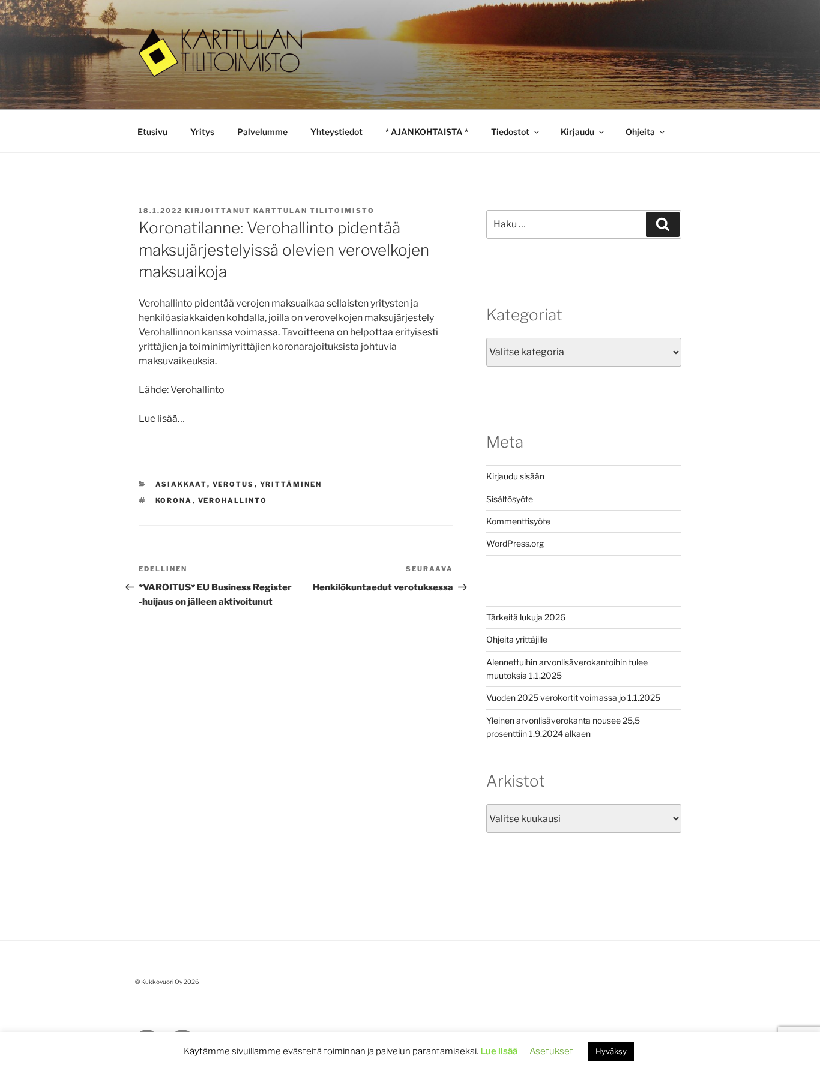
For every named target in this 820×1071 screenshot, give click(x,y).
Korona (174, 500)
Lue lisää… (162, 418)
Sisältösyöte (509, 499)
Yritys (202, 132)
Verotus (234, 484)
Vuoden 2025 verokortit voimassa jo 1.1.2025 (573, 697)
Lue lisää (498, 1051)
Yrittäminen (291, 484)
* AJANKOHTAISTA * (426, 132)
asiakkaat (181, 484)
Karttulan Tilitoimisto (314, 210)
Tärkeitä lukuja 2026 (525, 617)
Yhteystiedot (336, 132)
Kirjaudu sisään (515, 476)
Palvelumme (262, 132)
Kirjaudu (577, 132)
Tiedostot (510, 132)
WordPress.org (515, 543)
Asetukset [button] (551, 1051)
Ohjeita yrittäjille (516, 639)
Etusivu (152, 132)
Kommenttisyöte (518, 521)
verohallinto (233, 500)
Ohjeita (640, 132)
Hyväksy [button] (611, 1051)
